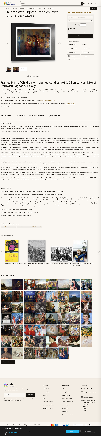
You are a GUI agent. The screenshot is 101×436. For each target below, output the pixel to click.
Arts (6, 226)
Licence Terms (66, 405)
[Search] (82, 3)
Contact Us (84, 385)
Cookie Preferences (67, 414)
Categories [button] (8, 8)
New (45, 8)
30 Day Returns (70, 103)
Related (13, 226)
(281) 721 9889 (87, 388)
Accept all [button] (72, 431)
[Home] (11, 3)
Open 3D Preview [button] (34, 76)
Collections (22, 8)
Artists (9, 226)
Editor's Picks (31, 8)
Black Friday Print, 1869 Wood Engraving (61, 263)
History (36, 226)
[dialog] (50, 431)
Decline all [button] (88, 431)
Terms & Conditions (67, 401)
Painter (40, 226)
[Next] (59, 42)
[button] (34, 434)
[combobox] (50, 3)
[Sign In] (95, 3)
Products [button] (51, 8)
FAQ (63, 388)
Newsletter (65, 411)
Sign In (93, 8)
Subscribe (30, 394)
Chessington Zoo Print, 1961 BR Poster (16, 263)
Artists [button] (15, 8)
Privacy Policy (66, 392)
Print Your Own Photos (49, 405)
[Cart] (91, 3)
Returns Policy (66, 395)
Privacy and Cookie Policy (13, 432)
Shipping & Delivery (67, 398)
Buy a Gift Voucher (48, 408)
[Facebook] (86, 426)
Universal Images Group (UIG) (27, 226)
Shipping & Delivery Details (47, 100)
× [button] (99, 428)
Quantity (77, 25)
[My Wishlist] (88, 3)
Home (3, 226)
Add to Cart (81, 36)
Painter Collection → (8, 362)
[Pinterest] (89, 426)
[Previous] (6, 42)
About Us (45, 385)
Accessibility (65, 385)
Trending (39, 8)
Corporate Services (48, 401)
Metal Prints (65, 408)
